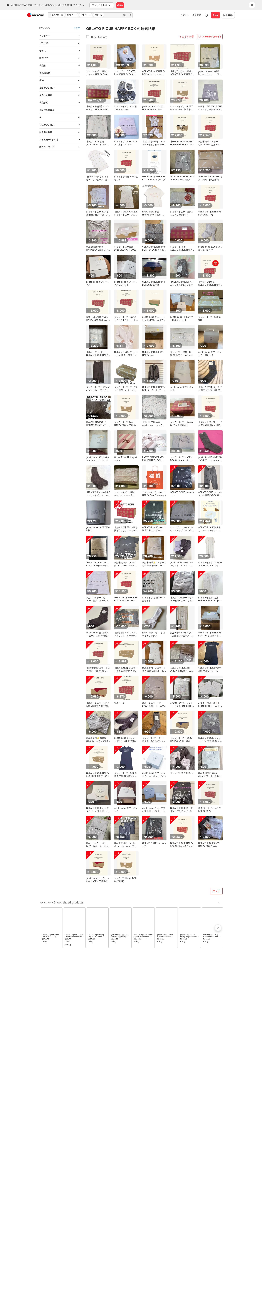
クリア (77, 27)
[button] (62, 15)
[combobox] (90, 15)
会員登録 (196, 14)
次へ (215, 891)
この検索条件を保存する (211, 36)
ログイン (184, 14)
